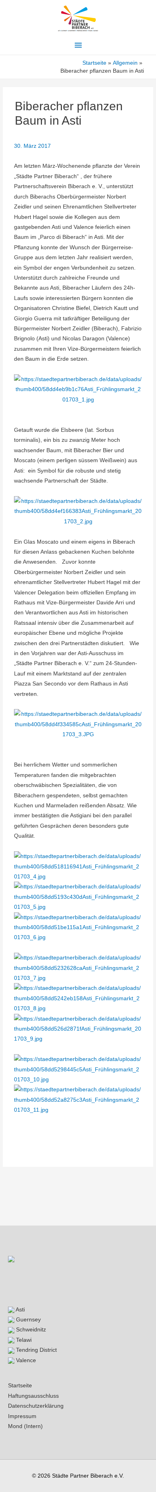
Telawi (23, 1340)
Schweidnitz (30, 1330)
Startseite (20, 1386)
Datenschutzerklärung (36, 1406)
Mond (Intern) (25, 1426)
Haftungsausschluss (33, 1396)
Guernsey (27, 1320)
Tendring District (35, 1350)
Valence (25, 1360)
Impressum (22, 1416)
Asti (19, 1310)
